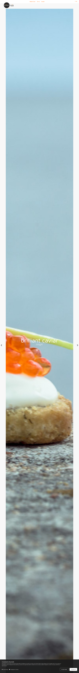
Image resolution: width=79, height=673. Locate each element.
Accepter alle (73, 669)
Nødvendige (5, 669)
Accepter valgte (64, 669)
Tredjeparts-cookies (14, 669)
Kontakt (42, 1)
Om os (38, 1)
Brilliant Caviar (32, 1)
